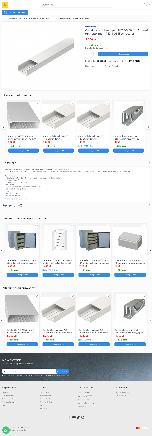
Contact (4, 405)
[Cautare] (109, 5)
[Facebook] (69, 417)
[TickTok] (78, 417)
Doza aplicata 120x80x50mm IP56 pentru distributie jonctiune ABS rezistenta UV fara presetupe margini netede (129, 261)
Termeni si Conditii (8, 396)
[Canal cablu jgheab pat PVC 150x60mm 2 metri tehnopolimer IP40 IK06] (58, 117)
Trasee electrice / (15, 18)
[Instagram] (83, 417)
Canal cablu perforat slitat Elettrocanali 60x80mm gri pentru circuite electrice (125, 137)
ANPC (42, 405)
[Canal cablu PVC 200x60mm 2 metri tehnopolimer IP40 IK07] (23, 117)
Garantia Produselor (47, 399)
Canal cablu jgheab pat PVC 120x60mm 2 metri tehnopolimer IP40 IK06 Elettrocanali (90, 137)
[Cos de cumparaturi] (149, 4)
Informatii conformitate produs (16, 199)
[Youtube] (74, 417)
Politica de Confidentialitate (60, 375)
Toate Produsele (16, 12)
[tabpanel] (41, 55)
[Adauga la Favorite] (37, 103)
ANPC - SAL (44, 408)
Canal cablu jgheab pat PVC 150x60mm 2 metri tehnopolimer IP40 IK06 (55, 137)
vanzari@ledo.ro (124, 396)
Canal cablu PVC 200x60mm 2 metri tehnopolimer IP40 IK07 (22, 137)
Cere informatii (112, 66)
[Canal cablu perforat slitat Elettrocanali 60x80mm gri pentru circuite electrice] (128, 117)
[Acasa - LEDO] (14, 5)
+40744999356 (123, 393)
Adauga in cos (123, 54)
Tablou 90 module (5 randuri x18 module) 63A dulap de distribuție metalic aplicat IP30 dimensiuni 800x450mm (58, 261)
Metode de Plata (45, 392)
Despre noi (5, 392)
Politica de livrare (8, 402)
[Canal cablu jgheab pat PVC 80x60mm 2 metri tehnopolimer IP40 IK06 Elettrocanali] (41, 55)
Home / (5, 18)
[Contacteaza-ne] (145, 4)
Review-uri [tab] (12, 205)
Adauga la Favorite (94, 66)
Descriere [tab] (9, 163)
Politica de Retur (45, 396)
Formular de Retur (46, 402)
